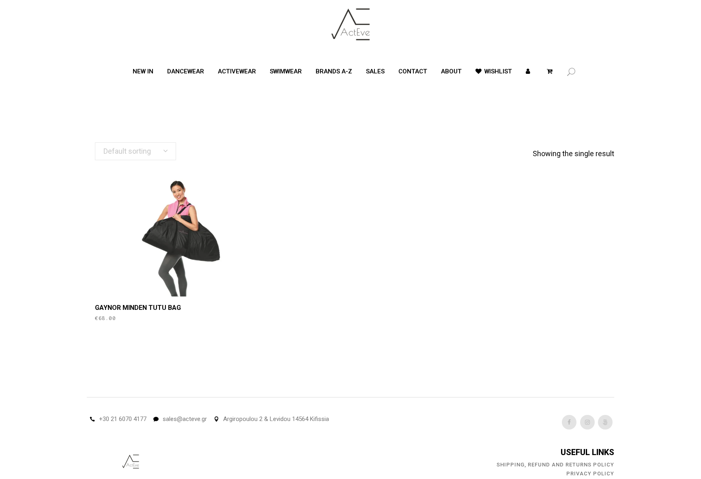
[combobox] (135, 151)
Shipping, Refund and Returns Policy (555, 465)
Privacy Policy (590, 473)
